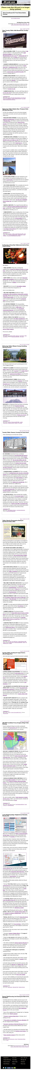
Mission (14, 964)
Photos (6, 4)
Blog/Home (6, 1057)
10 (26, 23)
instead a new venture (21, 1031)
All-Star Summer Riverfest (21, 942)
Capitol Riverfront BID (19, 233)
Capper (9, 712)
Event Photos (6, 1063)
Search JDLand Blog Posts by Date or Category (20, 24)
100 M (9, 97)
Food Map (14, 1059)
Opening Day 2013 (13, 67)
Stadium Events (18, 98)
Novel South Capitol (8, 297)
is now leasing (9, 179)
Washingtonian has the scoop (10, 55)
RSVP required (13, 1013)
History (13, 1063)
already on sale (11, 88)
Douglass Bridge (7, 490)
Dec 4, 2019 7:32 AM (25, 243)
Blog (2, 4)
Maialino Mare (7, 120)
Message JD (23, 1059)
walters (10, 643)
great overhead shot (9, 489)
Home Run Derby (24, 917)
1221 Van (21, 586)
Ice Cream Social (19, 496)
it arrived (16, 370)
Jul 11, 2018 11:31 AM (24, 813)
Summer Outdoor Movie (14, 933)
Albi (27, 51)
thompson (10, 233)
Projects (10, 4)
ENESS (14, 282)
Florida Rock (11, 642)
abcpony (17, 335)
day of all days (17, 924)
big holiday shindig (21, 286)
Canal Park (22, 335)
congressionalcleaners (20, 510)
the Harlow (20, 606)
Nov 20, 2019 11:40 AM (24, 344)
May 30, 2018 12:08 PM (24, 994)
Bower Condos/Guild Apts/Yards (9, 99)
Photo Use (23, 1063)
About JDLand (24, 1057)
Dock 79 (17, 589)
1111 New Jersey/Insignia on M (16, 97)
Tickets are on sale (21, 415)
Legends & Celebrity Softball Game (13, 913)
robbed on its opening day (18, 482)
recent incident (18, 218)
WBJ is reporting (13, 571)
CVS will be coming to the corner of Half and (15, 597)
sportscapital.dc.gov (7, 868)
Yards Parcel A (6, 885)
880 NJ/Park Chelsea (12, 510)
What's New (14, 1061)
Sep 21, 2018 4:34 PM (24, 721)
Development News (21, 1039)
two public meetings (11, 779)
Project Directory (7, 1059)
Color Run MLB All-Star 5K (9, 900)
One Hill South (13, 599)
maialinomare (20, 234)
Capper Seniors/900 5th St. (16, 712)
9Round (13, 80)
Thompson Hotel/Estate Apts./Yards (13, 235)
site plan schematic (7, 467)
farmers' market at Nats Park (11, 1016)
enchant (9, 422)
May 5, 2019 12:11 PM (24, 519)
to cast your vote (7, 92)
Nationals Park (15, 987)
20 (28, 23)
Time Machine (21, 4)
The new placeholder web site (19, 460)
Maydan (20, 381)
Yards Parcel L (18, 143)
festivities (12, 836)
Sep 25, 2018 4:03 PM (24, 651)
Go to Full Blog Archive (15, 18)
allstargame (10, 987)
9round (24, 97)
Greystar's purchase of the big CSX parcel (13, 1024)
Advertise (23, 1061)
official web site (22, 55)
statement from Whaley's (16, 374)
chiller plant (18, 307)
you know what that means (20, 455)
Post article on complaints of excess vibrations (15, 1020)
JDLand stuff (5, 713)
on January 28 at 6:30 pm (10, 228)
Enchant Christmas (19, 405)
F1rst (15, 800)
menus (16, 57)
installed (21, 959)
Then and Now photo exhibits (20, 555)
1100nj (13, 233)
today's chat (6, 369)
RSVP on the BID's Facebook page (19, 503)
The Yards (23, 98)
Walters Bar (20, 964)
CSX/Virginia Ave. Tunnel (12, 1039)
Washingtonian (12, 587)
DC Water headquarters (19, 318)
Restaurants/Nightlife (7, 98)
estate (4, 234)
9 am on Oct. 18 (13, 727)
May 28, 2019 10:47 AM (24, 430)
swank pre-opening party (9, 119)
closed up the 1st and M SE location (15, 71)
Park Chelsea (19, 477)
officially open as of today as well (10, 140)
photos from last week (21, 463)
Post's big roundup (20, 974)
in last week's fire (19, 673)
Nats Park (15, 4)
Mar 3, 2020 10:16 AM (24, 28)
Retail (24, 234)
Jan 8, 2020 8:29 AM (25, 107)
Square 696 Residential (10, 511)
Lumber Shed (24, 370)
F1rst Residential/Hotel (19, 804)
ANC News (10, 804)
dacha (4, 642)
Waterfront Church (10, 627)
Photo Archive (7, 1061)
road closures (13, 876)
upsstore (4, 235)
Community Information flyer (17, 871)
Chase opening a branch (9, 1035)
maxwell (12, 98)
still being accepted (19, 907)
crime (25, 233)
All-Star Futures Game (20, 911)
